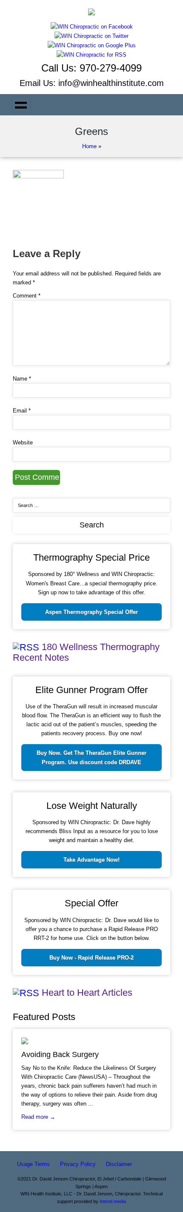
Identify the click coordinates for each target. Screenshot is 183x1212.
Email (22, 410)
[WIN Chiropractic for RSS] (91, 54)
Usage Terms (33, 1164)
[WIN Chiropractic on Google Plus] (92, 45)
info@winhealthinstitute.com (111, 83)
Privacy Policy (78, 1164)
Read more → (38, 1117)
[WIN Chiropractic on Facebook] (92, 26)
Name (22, 378)
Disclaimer (119, 1164)
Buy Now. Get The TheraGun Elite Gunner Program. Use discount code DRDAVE (91, 757)
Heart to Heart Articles (87, 992)
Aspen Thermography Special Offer (91, 612)
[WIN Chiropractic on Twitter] (91, 35)
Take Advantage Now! (91, 860)
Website (23, 442)
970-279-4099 (111, 68)
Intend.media (113, 1201)
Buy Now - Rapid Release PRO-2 (91, 957)
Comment (26, 295)
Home (89, 146)
